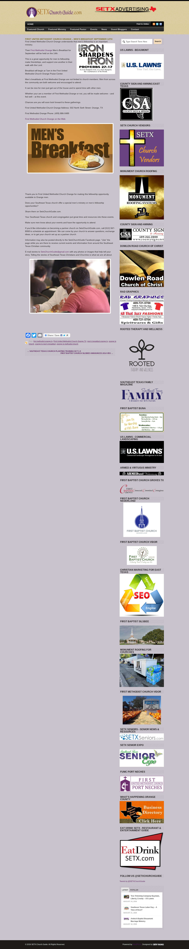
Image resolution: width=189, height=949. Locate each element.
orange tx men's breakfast (45, 344)
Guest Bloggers (119, 29)
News (104, 29)
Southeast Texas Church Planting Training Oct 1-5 (54, 351)
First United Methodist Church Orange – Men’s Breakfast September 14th (68, 39)
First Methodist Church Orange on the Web (45, 119)
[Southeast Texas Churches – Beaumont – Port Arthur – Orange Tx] (53, 17)
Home (30, 24)
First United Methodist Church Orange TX (69, 341)
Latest (125, 890)
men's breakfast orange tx (97, 341)
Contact (135, 29)
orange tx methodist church (67, 344)
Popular (134, 890)
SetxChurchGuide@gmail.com (55, 252)
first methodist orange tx (43, 341)
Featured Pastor (78, 29)
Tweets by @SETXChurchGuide (132, 881)
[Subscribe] (154, 25)
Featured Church (35, 29)
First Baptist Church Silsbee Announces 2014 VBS (87, 353)
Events (93, 29)
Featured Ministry (57, 29)
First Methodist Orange (42, 50)
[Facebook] (160, 25)
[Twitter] (157, 25)
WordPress (137, 944)
